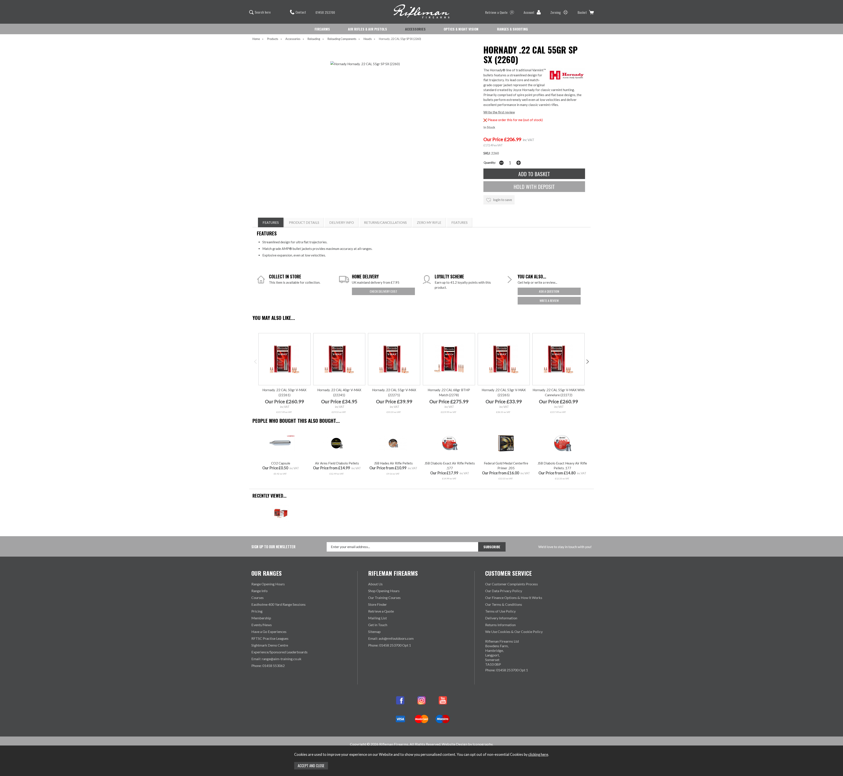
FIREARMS (322, 29)
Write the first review (499, 112)
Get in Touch (377, 625)
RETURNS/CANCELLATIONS (385, 222)
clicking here (538, 754)
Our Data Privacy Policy (503, 591)
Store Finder (377, 604)
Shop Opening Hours (384, 591)
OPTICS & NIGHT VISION (461, 29)
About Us (375, 584)
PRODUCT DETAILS (304, 222)
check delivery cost (383, 291)
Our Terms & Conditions (503, 604)
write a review (549, 300)
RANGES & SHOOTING (512, 29)
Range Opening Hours (268, 584)
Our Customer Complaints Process (511, 584)
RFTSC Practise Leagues (269, 638)
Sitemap (374, 631)
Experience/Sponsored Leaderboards (279, 652)
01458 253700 (325, 12)
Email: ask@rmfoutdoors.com (391, 638)
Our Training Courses (384, 597)
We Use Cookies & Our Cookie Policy (514, 631)
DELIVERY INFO (341, 222)
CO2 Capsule (280, 463)
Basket (582, 12)
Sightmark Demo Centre (269, 645)
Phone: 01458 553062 (268, 665)
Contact (300, 12)
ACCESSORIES (415, 29)
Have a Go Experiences (268, 631)
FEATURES (271, 222)
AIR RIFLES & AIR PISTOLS (367, 29)
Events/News (261, 625)
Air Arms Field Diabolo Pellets (337, 463)
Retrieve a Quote (496, 12)
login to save (502, 200)
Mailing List (377, 618)
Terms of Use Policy (500, 611)
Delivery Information (501, 618)
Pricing (257, 611)
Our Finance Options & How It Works (513, 597)
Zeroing (555, 12)
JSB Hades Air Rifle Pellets (393, 463)
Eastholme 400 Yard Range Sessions (278, 604)
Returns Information (500, 625)
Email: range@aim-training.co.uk (276, 659)
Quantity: (490, 162)
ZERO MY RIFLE (429, 222)
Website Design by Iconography (467, 744)
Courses (257, 597)
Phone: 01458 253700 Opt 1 (389, 645)
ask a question (549, 291)
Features (459, 222)
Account (529, 12)
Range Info (259, 591)
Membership (261, 618)
